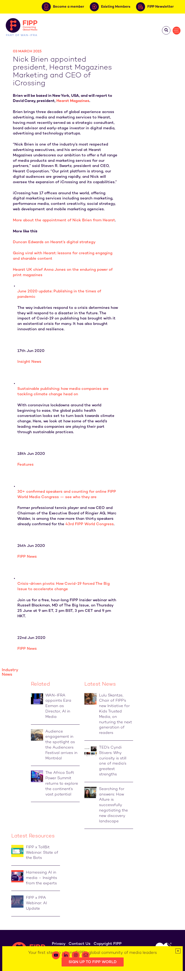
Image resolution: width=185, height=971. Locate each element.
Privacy (58, 944)
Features (25, 465)
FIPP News (27, 557)
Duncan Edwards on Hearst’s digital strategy (54, 242)
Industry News (10, 672)
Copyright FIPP (108, 944)
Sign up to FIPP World (93, 962)
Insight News (29, 362)
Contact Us (79, 944)
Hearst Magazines (72, 101)
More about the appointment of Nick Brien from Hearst (64, 220)
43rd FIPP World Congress (89, 524)
